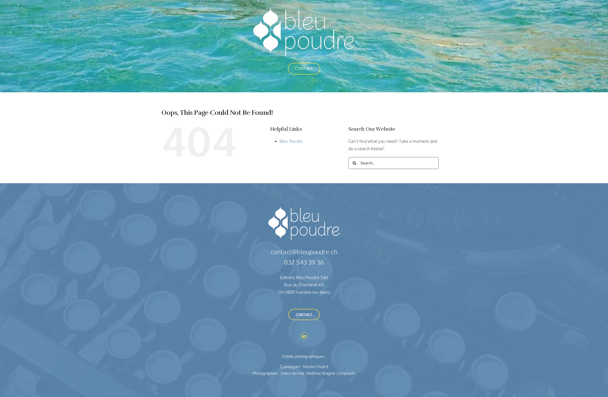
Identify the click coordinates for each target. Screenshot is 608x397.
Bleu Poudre (291, 141)
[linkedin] (304, 336)
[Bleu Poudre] (304, 10)
